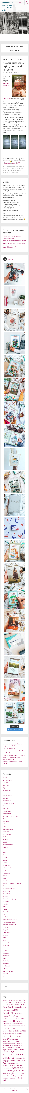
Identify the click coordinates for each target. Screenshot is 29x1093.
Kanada (5, 855)
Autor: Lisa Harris (14, 1019)
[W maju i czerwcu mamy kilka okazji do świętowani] (14, 713)
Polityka (5, 906)
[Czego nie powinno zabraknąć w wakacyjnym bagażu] (14, 644)
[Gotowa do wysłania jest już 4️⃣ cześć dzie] (14, 412)
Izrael (4, 852)
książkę (6, 160)
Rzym (4, 940)
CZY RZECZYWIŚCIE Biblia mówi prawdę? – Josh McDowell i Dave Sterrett (12, 761)
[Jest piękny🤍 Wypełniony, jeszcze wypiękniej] (14, 505)
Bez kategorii (7, 790)
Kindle (5, 857)
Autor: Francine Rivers (17, 1005)
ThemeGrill (14, 1090)
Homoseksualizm (8, 844)
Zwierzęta (5, 974)
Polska (5, 909)
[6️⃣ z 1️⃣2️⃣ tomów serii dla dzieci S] (14, 343)
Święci (4, 948)
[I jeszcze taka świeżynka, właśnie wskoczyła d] (14, 297)
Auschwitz (6, 785)
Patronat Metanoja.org (9, 899)
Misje (4, 878)
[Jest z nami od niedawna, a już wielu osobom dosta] (14, 574)
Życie (4, 976)
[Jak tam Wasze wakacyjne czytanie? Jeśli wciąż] (14, 620)
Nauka (4, 886)
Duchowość (15, 166)
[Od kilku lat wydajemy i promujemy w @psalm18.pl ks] (14, 482)
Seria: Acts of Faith (15, 1027)
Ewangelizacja (7, 834)
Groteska (5, 839)
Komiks (5, 860)
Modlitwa (5, 881)
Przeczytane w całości (9, 922)
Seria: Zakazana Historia (16, 1031)
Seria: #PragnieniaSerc (7, 1027)
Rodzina (14, 168)
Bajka (4, 788)
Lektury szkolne (7, 868)
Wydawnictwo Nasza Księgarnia (13, 1065)
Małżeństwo (22, 166)
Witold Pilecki (7, 963)
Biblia (4, 793)
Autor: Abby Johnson (6, 1000)
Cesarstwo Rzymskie (9, 803)
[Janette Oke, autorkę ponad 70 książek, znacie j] (14, 597)
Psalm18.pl (15, 163)
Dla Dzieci (6, 808)
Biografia (5, 798)
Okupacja (5, 896)
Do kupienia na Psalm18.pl (10, 816)
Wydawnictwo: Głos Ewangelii (8, 1043)
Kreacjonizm (6, 865)
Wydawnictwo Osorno (7, 1068)
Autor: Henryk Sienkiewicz (12, 1007)
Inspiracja (5, 847)
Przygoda (5, 927)
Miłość (4, 168)
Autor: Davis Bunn (10, 1002)
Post (4, 914)
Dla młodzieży (7, 813)
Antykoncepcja (7, 780)
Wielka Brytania (7, 961)
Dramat (5, 819)
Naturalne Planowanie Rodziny (12, 883)
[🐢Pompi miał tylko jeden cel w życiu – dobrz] (14, 366)
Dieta (4, 806)
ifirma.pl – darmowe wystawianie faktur (14, 240)
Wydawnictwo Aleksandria (14, 1047)
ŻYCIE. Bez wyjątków (9, 748)
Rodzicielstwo (7, 932)
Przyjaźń (5, 930)
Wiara (4, 170)
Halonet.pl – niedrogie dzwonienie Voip (14, 243)
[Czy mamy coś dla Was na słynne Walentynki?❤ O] (14, 320)
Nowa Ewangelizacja (8, 888)
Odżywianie (6, 893)
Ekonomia (6, 831)
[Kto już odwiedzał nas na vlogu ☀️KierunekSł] (14, 459)
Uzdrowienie (6, 955)
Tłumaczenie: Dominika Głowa (8, 1033)
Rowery (5, 937)
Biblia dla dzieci (7, 795)
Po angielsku (6, 901)
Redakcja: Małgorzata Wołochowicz (18, 1025)
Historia (5, 842)
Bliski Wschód (7, 801)
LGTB (4, 870)
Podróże (5, 904)
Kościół (5, 862)
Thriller (5, 950)
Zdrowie (5, 968)
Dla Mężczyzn (8, 166)
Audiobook (6, 782)
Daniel (17, 72)
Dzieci (4, 824)
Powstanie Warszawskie (10, 919)
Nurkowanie (6, 891)
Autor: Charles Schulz (18, 1000)
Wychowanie (6, 966)
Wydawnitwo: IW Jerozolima (10, 172)
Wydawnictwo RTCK (18, 1073)
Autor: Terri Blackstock (13, 1023)
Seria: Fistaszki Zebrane (11, 1029)
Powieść (5, 917)
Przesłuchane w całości (9, 924)
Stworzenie (6, 943)
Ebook (5, 826)
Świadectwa (20, 168)
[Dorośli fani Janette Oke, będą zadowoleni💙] (14, 274)
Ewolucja (5, 837)
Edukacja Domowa (8, 829)
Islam (4, 850)
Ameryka (5, 777)
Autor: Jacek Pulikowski (16, 170)
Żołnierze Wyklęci (8, 971)
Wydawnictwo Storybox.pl (10, 1076)
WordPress (14, 1089)
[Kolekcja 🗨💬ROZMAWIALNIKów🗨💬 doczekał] (14, 528)
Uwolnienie (6, 953)
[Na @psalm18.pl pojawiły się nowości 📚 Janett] (14, 435)
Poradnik (9, 168)
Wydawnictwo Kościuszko (12, 1063)
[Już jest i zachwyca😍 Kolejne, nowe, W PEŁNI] (14, 389)
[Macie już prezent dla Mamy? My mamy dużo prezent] (14, 690)
